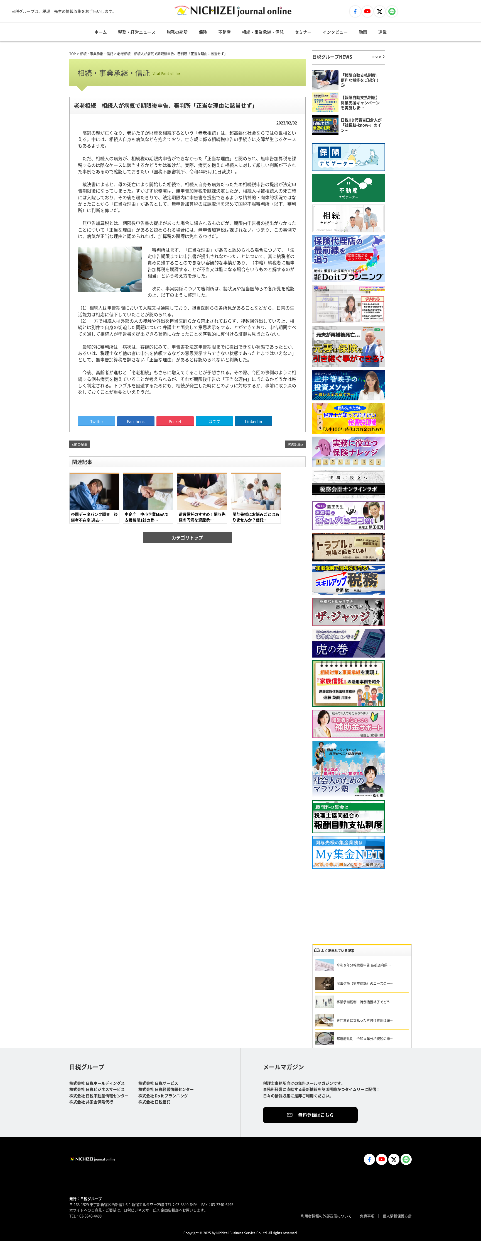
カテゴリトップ (187, 537)
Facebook (136, 421)
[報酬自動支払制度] (348, 816)
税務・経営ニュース (137, 32)
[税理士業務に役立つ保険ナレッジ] (348, 452)
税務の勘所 (177, 32)
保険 (203, 32)
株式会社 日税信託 (154, 1101)
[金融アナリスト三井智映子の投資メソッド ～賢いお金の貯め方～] (348, 385)
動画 (363, 32)
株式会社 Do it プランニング (163, 1095)
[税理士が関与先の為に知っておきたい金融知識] (348, 418)
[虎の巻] (348, 643)
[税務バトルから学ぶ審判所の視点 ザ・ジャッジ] (348, 612)
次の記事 (294, 444)
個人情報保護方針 (397, 1215)
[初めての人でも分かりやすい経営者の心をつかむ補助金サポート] (348, 724)
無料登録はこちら (316, 1114)
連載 (382, 32)
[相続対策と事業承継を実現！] (348, 683)
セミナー (303, 32)
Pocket (175, 421)
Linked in (253, 421)
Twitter (96, 421)
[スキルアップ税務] (348, 579)
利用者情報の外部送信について (326, 1215)
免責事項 (367, 1215)
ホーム (100, 32)
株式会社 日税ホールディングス (97, 1083)
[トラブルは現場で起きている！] (348, 547)
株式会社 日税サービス (158, 1083)
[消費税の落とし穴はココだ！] (348, 515)
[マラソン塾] (348, 769)
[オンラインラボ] (348, 484)
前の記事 (80, 444)
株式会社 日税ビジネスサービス (97, 1089)
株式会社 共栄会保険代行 (91, 1101)
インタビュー (335, 32)
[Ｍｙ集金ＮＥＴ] (348, 852)
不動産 (224, 32)
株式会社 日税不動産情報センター (99, 1095)
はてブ (214, 421)
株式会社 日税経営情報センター (166, 1089)
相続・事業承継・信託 (263, 32)
